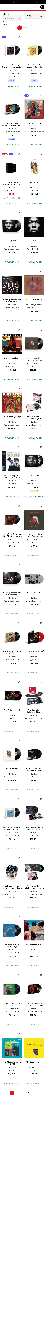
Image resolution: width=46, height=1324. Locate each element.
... (31, 28)
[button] (12, 18)
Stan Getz (34, 70)
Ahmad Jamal (34, 1067)
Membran (11, 1070)
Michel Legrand (32, 363)
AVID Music (12, 484)
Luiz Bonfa (8, 833)
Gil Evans (34, 1009)
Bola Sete (6, 1009)
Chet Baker (12, 129)
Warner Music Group (34, 190)
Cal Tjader (11, 657)
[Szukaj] (42, 7)
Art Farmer (12, 539)
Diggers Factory (34, 660)
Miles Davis (34, 129)
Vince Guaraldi (15, 1009)
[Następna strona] (42, 27)
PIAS (34, 1070)
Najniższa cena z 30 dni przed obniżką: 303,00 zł (12, 198)
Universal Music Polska (12, 73)
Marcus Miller (29, 305)
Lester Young (11, 70)
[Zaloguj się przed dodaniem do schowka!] (19, 37)
